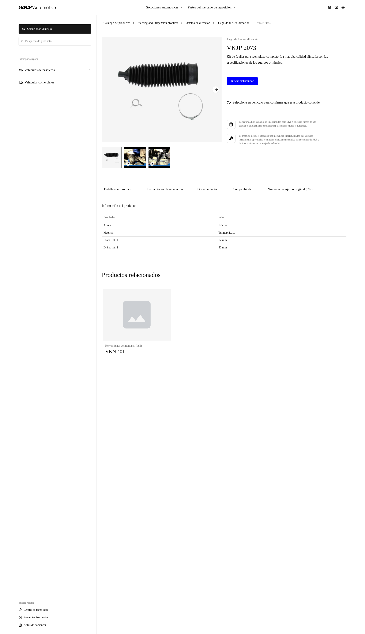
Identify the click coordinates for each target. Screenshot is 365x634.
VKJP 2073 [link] (264, 23)
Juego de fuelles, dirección (233, 23)
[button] (137, 326)
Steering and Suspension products (158, 23)
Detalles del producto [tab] (118, 189)
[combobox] (55, 41)
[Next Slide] (215, 89)
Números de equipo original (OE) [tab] (290, 189)
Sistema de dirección (197, 23)
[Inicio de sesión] (343, 7)
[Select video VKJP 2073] (135, 157)
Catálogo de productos (117, 23)
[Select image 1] (112, 157)
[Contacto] (336, 7)
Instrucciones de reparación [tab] (165, 189)
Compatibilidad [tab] (243, 189)
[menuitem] (164, 7)
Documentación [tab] (207, 189)
